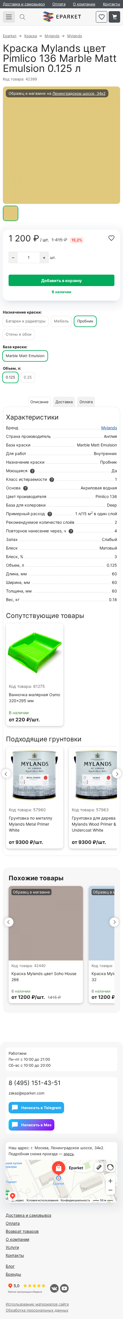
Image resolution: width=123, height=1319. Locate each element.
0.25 (28, 377)
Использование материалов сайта (37, 1304)
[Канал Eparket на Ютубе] (64, 1288)
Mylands (109, 427)
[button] (6, 773)
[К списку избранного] (101, 17)
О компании (84, 4)
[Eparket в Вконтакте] (54, 1288)
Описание (39, 401)
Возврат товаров (22, 1231)
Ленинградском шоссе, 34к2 (79, 93)
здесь (69, 1153)
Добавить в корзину (61, 280)
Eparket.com (62, 17)
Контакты (111, 4)
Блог (10, 1266)
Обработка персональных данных (37, 1310)
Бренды (13, 1274)
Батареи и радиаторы (25, 321)
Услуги (12, 1247)
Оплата (59, 4)
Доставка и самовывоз (24, 4)
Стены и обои (18, 334)
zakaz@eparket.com (26, 1093)
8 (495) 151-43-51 (35, 1083)
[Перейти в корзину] (114, 17)
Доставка (64, 401)
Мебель (61, 321)
